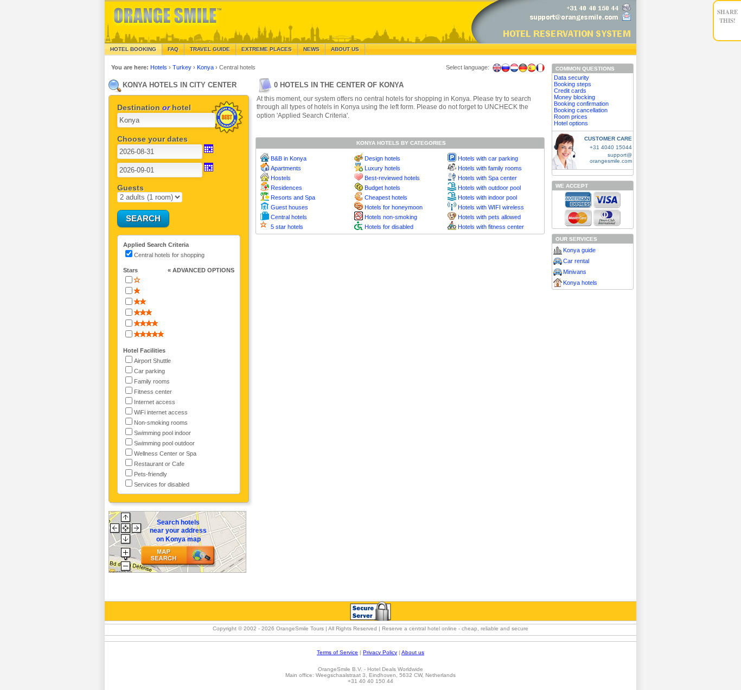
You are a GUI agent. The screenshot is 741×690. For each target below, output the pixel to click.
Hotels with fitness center (491, 226)
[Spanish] (531, 67)
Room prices (570, 116)
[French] (540, 67)
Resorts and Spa (293, 197)
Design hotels (382, 158)
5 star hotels (287, 226)
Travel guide (210, 49)
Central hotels (289, 217)
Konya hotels (580, 282)
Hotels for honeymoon (394, 207)
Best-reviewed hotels (392, 178)
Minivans (574, 272)
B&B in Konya (288, 158)
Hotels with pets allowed (489, 217)
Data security (571, 77)
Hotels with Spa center (487, 178)
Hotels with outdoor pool (489, 187)
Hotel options (571, 123)
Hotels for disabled (389, 226)
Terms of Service (337, 652)
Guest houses (289, 207)
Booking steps (572, 84)
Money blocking (574, 97)
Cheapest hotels (386, 197)
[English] (497, 67)
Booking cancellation (581, 110)
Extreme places (266, 49)
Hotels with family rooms (490, 168)
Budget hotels (382, 187)
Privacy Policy (380, 652)
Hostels (281, 178)
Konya (206, 67)
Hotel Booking (133, 49)
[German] (523, 67)
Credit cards (570, 90)
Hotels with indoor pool (487, 197)
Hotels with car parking (488, 158)
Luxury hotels (382, 168)
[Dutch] (514, 67)
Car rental (576, 261)
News (311, 49)
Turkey (183, 67)
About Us (345, 49)
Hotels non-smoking (391, 217)
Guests (130, 187)
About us (412, 652)
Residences (286, 187)
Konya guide (579, 250)
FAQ (173, 49)
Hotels (159, 67)
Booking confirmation (581, 103)
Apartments (286, 168)
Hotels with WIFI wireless (491, 207)
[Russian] (505, 67)
